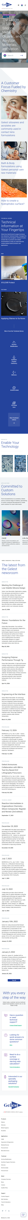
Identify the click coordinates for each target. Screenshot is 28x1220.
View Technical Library (14, 418)
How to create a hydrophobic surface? (12, 202)
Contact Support (5, 1196)
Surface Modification (14, 345)
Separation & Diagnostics (7, 1142)
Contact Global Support (16, 1025)
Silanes (3, 1122)
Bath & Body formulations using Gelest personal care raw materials (12, 168)
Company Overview (6, 1179)
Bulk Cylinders (4, 1199)
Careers (3, 1185)
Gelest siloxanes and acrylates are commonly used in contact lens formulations (12, 129)
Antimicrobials (14, 390)
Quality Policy (4, 1187)
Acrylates (3, 1130)
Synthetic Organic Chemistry (14, 361)
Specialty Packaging (13, 1086)
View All (14, 980)
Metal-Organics (5, 1127)
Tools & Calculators (15, 1067)
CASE (2, 1139)
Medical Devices (5, 1145)
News (2, 1182)
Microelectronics (5, 1150)
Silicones (14, 375)
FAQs (11, 1045)
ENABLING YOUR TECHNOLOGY (9, 14)
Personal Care (14, 406)
